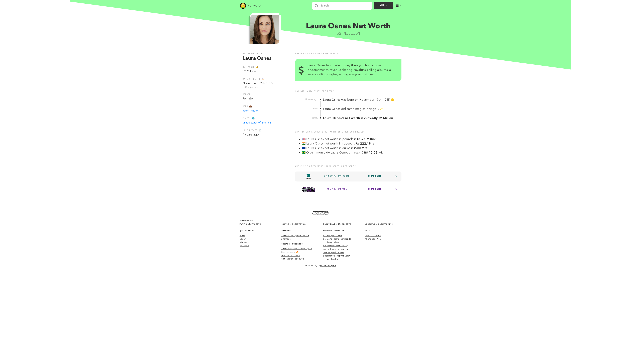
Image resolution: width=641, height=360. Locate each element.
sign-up (244, 242)
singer (254, 111)
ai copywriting (332, 235)
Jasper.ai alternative (379, 224)
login (243, 239)
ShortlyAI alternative (337, 224)
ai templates (331, 242)
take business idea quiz (296, 248)
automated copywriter (336, 255)
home (242, 235)
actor (246, 111)
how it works (373, 235)
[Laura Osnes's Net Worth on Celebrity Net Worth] (396, 176)
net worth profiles (292, 259)
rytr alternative (250, 224)
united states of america (257, 123)
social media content (336, 249)
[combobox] (342, 6)
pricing (244, 245)
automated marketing (335, 245)
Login (383, 5)
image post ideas (333, 252)
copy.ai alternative (294, 224)
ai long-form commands (337, 239)
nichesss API (373, 239)
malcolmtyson (328, 265)
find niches (288, 252)
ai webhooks (330, 259)
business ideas (290, 255)
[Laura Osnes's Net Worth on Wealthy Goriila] (396, 189)
